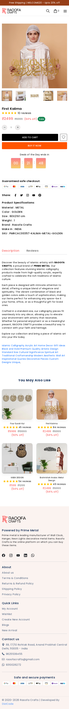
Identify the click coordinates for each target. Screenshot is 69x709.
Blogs (5, 625)
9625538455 (14, 654)
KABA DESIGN (17, 477)
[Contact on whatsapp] (32, 555)
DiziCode (7, 704)
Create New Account (16, 619)
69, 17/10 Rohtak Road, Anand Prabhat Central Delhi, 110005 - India (34, 646)
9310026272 (13, 665)
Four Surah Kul (17, 423)
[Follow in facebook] (3, 555)
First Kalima (52, 423)
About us (8, 572)
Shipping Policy (12, 589)
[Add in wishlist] (63, 137)
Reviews (32, 251)
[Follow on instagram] (11, 555)
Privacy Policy (11, 594)
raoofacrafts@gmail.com (23, 659)
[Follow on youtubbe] (18, 555)
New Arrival (9, 630)
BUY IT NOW (34, 145)
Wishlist (7, 614)
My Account (10, 609)
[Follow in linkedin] (25, 555)
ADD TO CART (30, 137)
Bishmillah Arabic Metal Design (52, 479)
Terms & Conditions (15, 578)
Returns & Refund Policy (18, 583)
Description (10, 251)
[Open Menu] (65, 11)
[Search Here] (48, 11)
